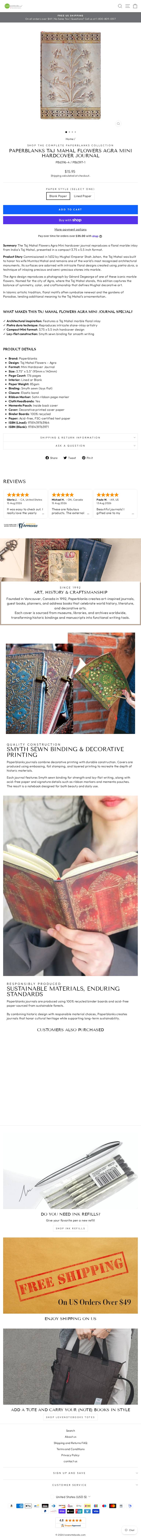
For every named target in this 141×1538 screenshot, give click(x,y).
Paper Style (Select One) (70, 189)
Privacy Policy (70, 1455)
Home (70, 139)
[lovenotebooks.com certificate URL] (70, 525)
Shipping (56, 175)
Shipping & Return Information (70, 437)
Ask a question (70, 445)
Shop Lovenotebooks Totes (70, 1417)
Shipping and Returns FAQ (70, 1443)
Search (70, 1430)
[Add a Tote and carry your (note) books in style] (70, 1367)
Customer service (69, 1484)
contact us (70, 1461)
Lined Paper (83, 196)
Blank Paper (58, 196)
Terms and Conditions (70, 1449)
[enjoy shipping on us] (70, 1275)
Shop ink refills (70, 1228)
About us (70, 1436)
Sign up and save (69, 1472)
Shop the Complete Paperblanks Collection (70, 145)
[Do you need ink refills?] (70, 1171)
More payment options (70, 229)
